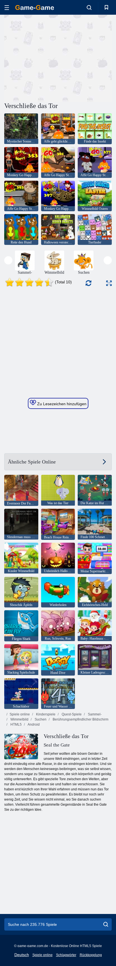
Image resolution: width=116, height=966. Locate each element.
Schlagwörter (66, 955)
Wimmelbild (19, 719)
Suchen (40, 719)
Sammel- (94, 714)
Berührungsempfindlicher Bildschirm (80, 719)
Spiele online (20, 714)
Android (33, 724)
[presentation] (8, 260)
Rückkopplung (91, 955)
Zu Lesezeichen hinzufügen (61, 404)
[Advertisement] (52, 57)
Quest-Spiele (71, 714)
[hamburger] (6, 7)
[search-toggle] (89, 7)
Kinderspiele (45, 714)
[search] (106, 924)
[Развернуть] (109, 283)
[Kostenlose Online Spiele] (34, 7)
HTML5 (16, 724)
